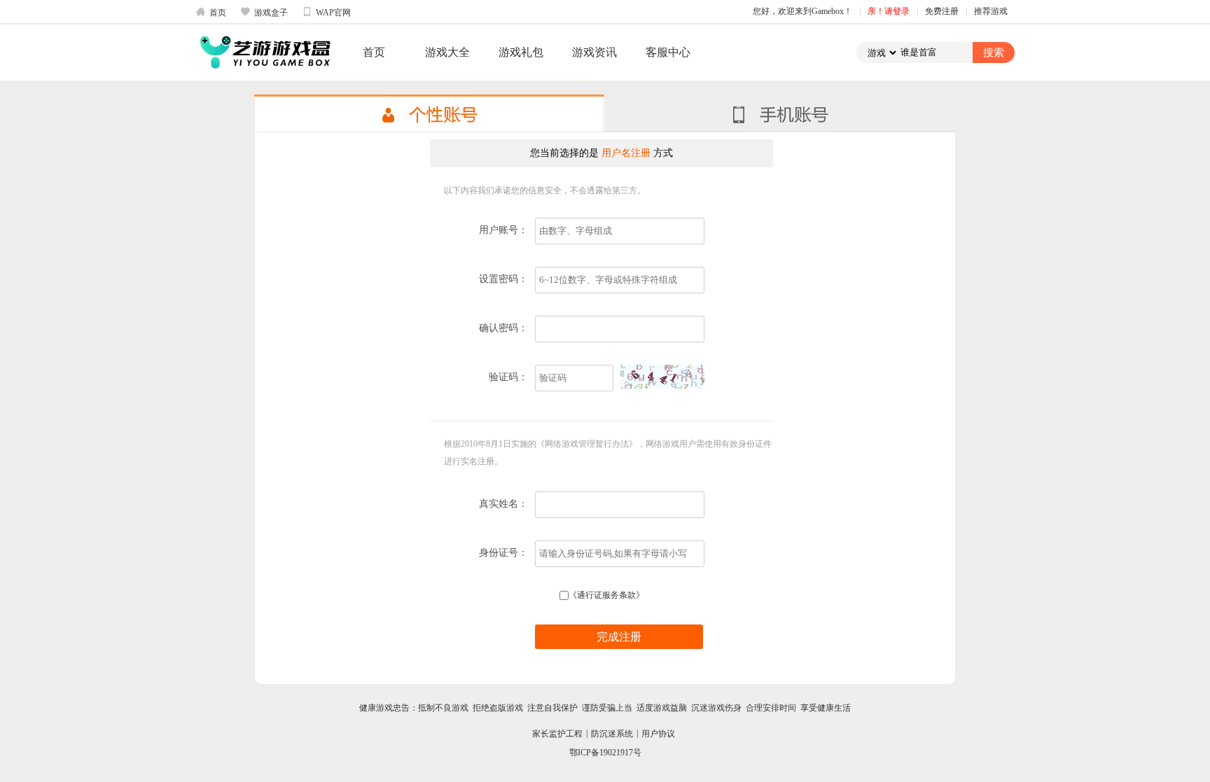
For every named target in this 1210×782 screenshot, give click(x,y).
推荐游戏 (991, 11)
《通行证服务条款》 (606, 595)
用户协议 (658, 734)
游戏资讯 (594, 52)
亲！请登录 (889, 11)
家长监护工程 (557, 734)
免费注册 (942, 11)
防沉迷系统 (612, 734)
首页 (210, 12)
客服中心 (668, 52)
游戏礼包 (521, 52)
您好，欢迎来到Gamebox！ (802, 11)
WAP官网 (326, 12)
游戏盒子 (264, 12)
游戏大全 (447, 52)
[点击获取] (662, 377)
